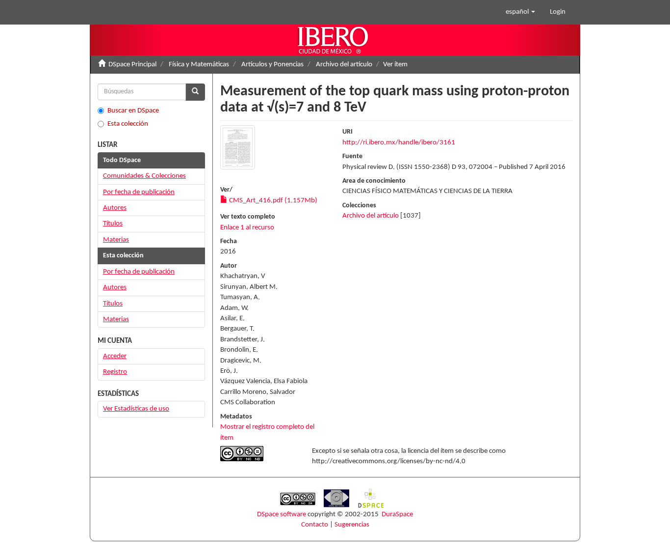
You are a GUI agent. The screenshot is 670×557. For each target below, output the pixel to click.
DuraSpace (397, 514)
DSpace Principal (132, 64)
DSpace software (281, 514)
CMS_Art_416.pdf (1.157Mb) (272, 200)
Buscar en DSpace (133, 110)
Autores (115, 208)
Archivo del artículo (344, 64)
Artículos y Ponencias (272, 64)
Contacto (314, 525)
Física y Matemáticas (199, 64)
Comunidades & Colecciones (144, 176)
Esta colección (127, 124)
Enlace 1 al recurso (247, 227)
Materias (116, 240)
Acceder (115, 356)
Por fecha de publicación (139, 192)
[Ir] (195, 92)
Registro (115, 372)
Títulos (113, 223)
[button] (520, 12)
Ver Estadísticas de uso (136, 409)
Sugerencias (352, 525)
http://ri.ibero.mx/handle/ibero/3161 (398, 142)
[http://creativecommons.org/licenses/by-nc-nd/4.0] (258, 453)
